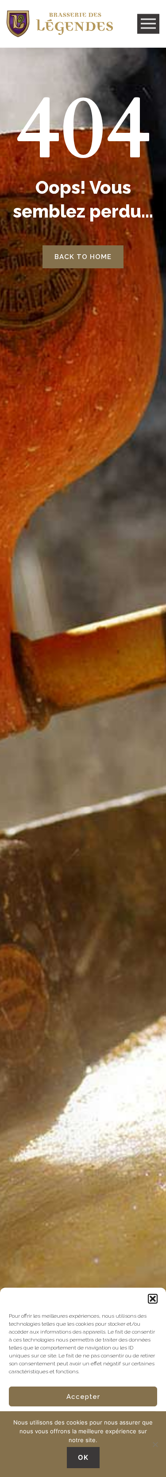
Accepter (83, 1397)
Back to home (83, 257)
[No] (155, 1444)
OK (83, 1457)
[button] (152, 1298)
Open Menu (148, 24)
